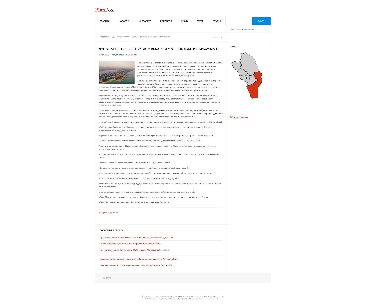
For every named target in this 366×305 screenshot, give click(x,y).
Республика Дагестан (109, 212)
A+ (214, 37)
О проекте (145, 21)
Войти (261, 21)
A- (220, 37)
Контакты (166, 21)
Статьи (217, 21)
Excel (200, 21)
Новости (124, 21)
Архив (184, 21)
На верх (107, 278)
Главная (105, 21)
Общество (104, 37)
